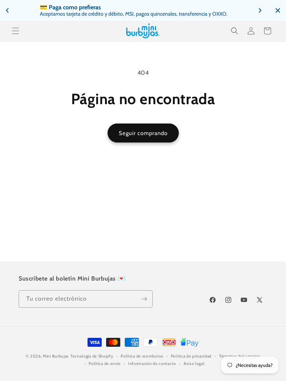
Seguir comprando (143, 133)
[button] (15, 31)
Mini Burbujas (56, 356)
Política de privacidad (191, 356)
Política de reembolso (142, 356)
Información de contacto (152, 363)
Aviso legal (194, 363)
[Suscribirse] (144, 299)
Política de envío (105, 363)
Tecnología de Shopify (92, 356)
